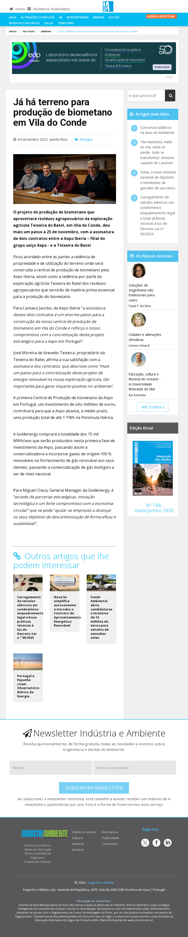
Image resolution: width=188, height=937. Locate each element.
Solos (48, 23)
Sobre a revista (83, 832)
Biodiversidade (78, 17)
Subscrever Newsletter (94, 788)
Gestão (113, 17)
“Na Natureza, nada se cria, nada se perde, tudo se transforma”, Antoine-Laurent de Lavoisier (157, 152)
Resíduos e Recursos (24, 23)
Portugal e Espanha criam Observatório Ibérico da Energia (28, 686)
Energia (98, 17)
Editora (77, 837)
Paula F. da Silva (140, 306)
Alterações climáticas (38, 17)
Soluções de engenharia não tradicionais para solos (141, 292)
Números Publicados (51, 8)
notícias (29, 31)
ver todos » (152, 407)
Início (19, 8)
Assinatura (110, 832)
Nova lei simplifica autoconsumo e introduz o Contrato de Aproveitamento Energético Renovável (67, 611)
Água (12, 17)
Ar (60, 17)
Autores (78, 843)
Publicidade (110, 837)
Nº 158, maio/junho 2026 (154, 507)
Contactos (110, 843)
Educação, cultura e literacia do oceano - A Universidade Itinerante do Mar (145, 381)
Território (66, 23)
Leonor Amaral (139, 345)
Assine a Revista (159, 16)
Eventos (78, 849)
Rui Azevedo (137, 395)
